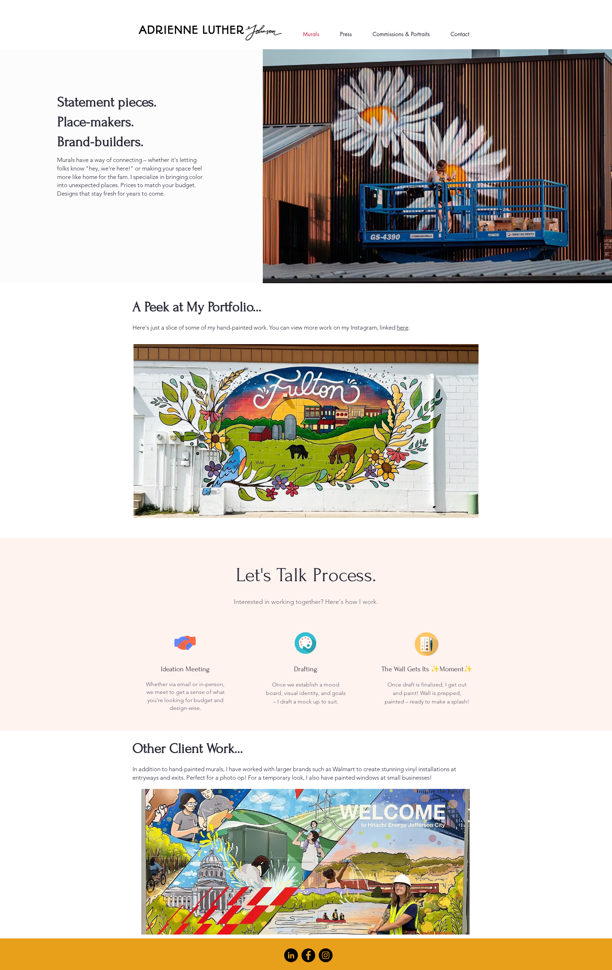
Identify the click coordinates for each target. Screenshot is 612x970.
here (402, 327)
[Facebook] (308, 955)
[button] (306, 431)
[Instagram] (326, 955)
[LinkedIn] (291, 955)
